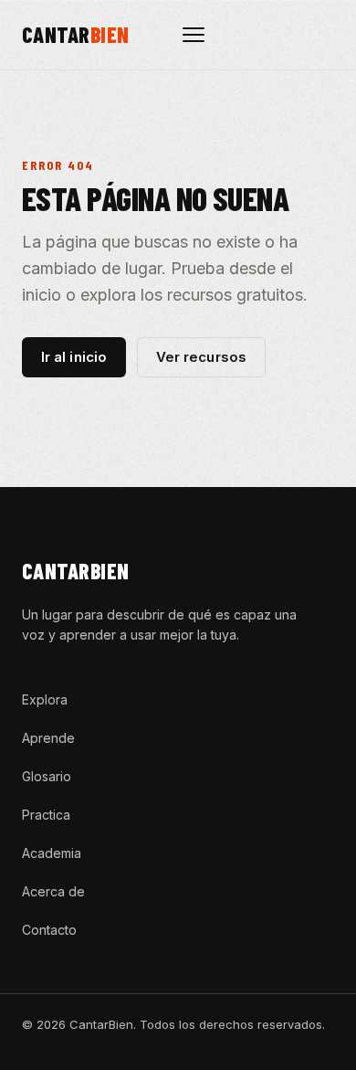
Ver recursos (201, 356)
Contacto (49, 930)
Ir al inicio (74, 356)
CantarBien (76, 570)
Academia (51, 853)
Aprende (48, 738)
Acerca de (53, 891)
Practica (46, 814)
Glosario (46, 776)
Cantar (76, 35)
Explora (45, 699)
